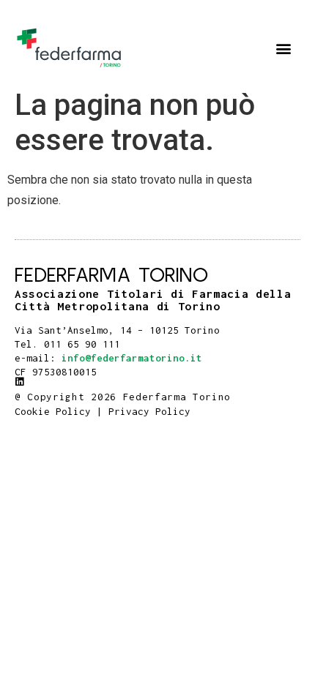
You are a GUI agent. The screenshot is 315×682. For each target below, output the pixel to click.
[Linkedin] (19, 381)
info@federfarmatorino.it (132, 358)
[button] (283, 48)
